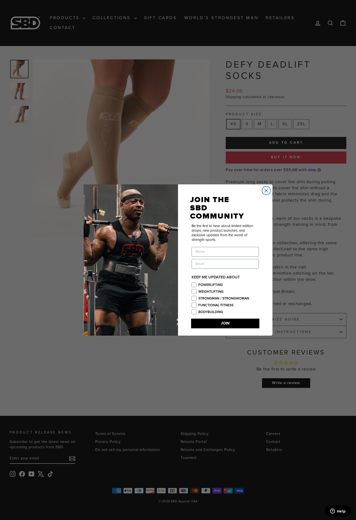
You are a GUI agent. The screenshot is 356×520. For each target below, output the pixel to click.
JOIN (225, 323)
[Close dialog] (266, 190)
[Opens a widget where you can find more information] (338, 511)
